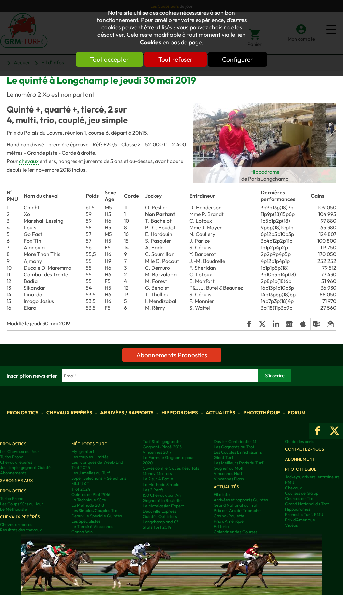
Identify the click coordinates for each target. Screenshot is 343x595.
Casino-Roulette (229, 515)
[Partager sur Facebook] (249, 324)
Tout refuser (175, 59)
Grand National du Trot (236, 505)
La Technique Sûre (88, 499)
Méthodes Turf (89, 443)
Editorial (222, 526)
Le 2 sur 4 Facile (158, 478)
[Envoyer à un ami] (330, 324)
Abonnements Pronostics (171, 355)
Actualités (220, 412)
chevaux (29, 161)
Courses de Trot (300, 498)
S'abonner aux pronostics (16, 485)
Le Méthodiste (13, 509)
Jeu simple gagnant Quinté (25, 467)
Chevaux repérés (69, 412)
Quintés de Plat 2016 (90, 494)
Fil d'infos (222, 494)
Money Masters (157, 473)
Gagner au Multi (229, 468)
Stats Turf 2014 (157, 527)
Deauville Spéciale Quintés (96, 515)
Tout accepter (109, 59)
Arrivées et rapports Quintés (241, 499)
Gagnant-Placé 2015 (162, 446)
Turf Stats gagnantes (162, 441)
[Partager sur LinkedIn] (276, 324)
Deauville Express (159, 511)
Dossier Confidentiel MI (235, 441)
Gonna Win (82, 531)
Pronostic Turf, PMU (304, 514)
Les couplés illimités (89, 456)
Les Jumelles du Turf (90, 472)
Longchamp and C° (161, 521)
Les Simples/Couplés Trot (95, 510)
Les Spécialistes (85, 521)
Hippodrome (264, 171)
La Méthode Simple (161, 484)
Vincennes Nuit (228, 473)
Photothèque (261, 412)
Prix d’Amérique (300, 519)
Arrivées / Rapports (127, 412)
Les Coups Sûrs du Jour (21, 503)
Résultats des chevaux (21, 529)
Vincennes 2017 (157, 452)
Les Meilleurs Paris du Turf (238, 462)
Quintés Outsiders (160, 516)
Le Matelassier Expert (163, 505)
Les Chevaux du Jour (19, 451)
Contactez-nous (304, 449)
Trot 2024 (80, 489)
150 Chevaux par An (162, 495)
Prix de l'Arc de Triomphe (237, 510)
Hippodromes (179, 412)
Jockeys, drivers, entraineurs (312, 476)
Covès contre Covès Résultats (171, 468)
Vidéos (291, 525)
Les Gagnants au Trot (234, 446)
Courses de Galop (301, 493)
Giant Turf (223, 457)
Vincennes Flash (229, 478)
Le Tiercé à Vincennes (92, 526)
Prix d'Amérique (229, 521)
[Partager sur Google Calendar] (289, 324)
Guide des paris (299, 441)
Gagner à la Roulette (162, 500)
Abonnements (13, 472)
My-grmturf (82, 451)
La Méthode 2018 (87, 505)
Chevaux (293, 487)
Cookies (150, 42)
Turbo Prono (11, 456)
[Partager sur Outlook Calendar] (317, 324)
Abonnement (300, 459)
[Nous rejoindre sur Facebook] (317, 431)
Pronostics (23, 412)
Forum (297, 412)
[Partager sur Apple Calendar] (303, 324)
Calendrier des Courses (235, 531)
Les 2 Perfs (153, 489)
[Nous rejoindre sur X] (334, 431)
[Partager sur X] (262, 324)
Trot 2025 (80, 467)
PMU (289, 482)
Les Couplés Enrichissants (238, 452)
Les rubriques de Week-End (97, 462)
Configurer (237, 59)
